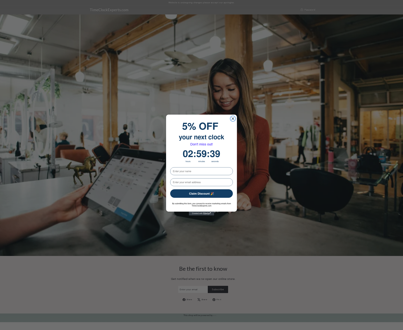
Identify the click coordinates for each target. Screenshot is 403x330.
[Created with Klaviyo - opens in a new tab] (201, 213)
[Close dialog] (233, 118)
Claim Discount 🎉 (201, 193)
